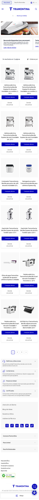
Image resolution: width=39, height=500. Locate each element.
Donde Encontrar (5, 468)
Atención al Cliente (9, 405)
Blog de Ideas (7, 409)
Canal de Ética (5, 463)
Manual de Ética (5, 461)
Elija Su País (4, 471)
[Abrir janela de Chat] (34, 486)
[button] (34, 493)
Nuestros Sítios (8, 414)
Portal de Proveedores (7, 466)
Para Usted (7, 2)
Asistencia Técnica (9, 418)
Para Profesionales (19, 2)
